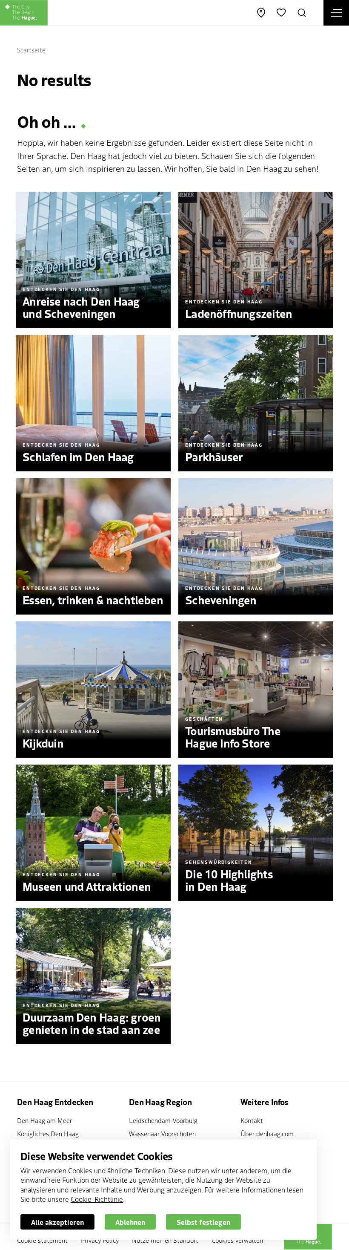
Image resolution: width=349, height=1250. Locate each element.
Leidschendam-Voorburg (163, 1120)
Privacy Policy (100, 1240)
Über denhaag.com (267, 1133)
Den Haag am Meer (44, 1120)
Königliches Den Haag (48, 1133)
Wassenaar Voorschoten (162, 1133)
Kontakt (251, 1120)
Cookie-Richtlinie (97, 1199)
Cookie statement (42, 1240)
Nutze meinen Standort (165, 1240)
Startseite (31, 49)
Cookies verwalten (237, 1240)
